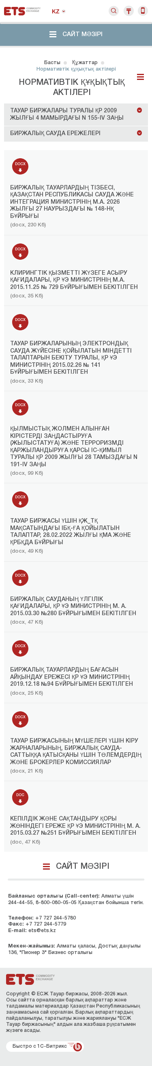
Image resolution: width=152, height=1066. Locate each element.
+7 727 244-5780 (55, 918)
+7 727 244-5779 (46, 924)
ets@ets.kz (42, 930)
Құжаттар (85, 62)
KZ (56, 11)
